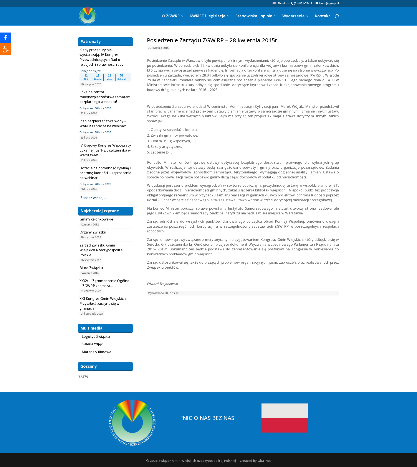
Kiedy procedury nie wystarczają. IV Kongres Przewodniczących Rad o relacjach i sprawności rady (101, 57)
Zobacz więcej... (93, 197)
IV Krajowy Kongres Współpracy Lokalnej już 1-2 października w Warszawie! (105, 150)
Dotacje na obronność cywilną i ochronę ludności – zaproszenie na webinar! (105, 173)
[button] (5, 49)
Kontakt (322, 16)
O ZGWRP (171, 16)
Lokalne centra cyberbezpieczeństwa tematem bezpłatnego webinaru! (105, 97)
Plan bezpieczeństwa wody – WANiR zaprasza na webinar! (102, 123)
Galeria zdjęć (92, 344)
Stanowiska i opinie (253, 16)
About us (283, 3)
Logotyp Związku (96, 336)
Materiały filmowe (96, 351)
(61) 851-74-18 (303, 3)
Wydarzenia (293, 16)
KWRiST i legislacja (207, 16)
